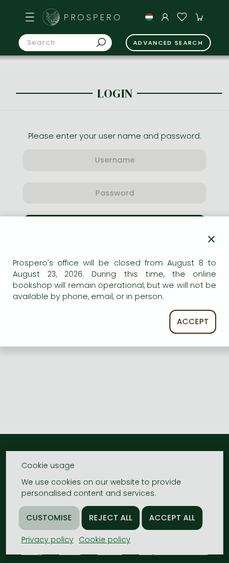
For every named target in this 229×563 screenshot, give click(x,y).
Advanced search (168, 42)
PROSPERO (93, 17)
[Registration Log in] (165, 17)
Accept (193, 321)
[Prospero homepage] (51, 17)
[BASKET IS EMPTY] (199, 17)
